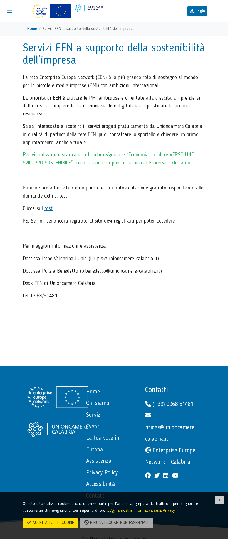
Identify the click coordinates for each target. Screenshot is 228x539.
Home (32, 29)
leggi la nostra (141, 510)
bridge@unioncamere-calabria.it (171, 433)
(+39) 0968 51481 (172, 404)
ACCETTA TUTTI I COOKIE (52, 523)
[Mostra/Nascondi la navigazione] (9, 10)
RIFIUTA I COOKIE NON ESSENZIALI (118, 523)
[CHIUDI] (220, 500)
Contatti (156, 390)
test (48, 208)
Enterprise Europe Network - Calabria (170, 456)
